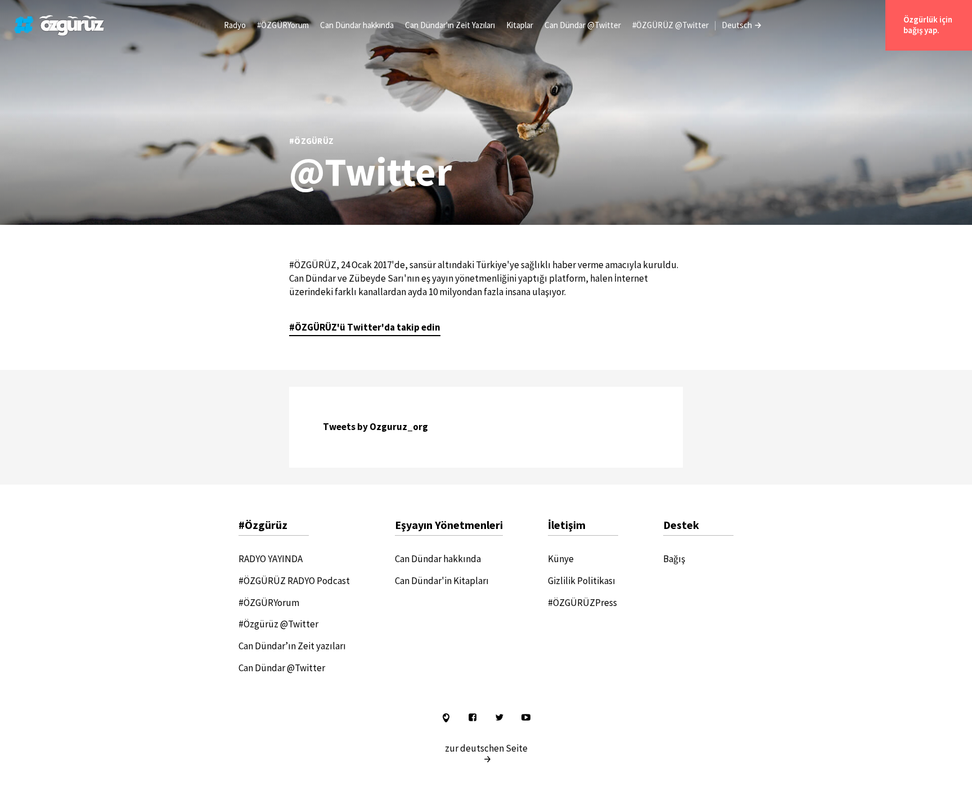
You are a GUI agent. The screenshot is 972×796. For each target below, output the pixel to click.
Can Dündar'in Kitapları (442, 581)
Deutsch (737, 25)
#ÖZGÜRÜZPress (582, 602)
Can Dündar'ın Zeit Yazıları (450, 25)
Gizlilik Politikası (581, 581)
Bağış (674, 559)
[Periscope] (446, 719)
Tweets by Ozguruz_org (375, 426)
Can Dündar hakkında (357, 25)
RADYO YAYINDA (270, 559)
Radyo (235, 25)
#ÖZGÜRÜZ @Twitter (670, 25)
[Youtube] (526, 719)
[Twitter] (499, 719)
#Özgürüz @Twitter (278, 624)
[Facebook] (472, 719)
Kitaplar (519, 25)
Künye (561, 559)
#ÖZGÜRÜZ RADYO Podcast (294, 581)
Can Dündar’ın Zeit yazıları (292, 646)
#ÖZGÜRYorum (283, 25)
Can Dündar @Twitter (582, 25)
